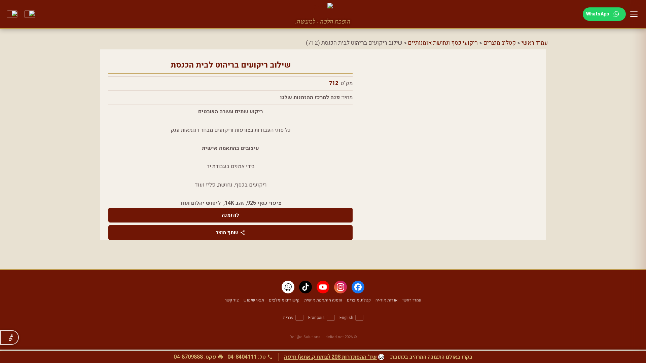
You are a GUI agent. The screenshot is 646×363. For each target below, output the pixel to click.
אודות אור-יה (386, 300)
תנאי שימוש (254, 300)
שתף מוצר (227, 232)
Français (316, 318)
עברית (288, 318)
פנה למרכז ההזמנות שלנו (310, 97)
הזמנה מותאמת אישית (323, 300)
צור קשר (232, 300)
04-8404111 (242, 357)
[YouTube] (323, 287)
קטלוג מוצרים (499, 43)
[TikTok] (305, 287)
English (346, 318)
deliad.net (334, 337)
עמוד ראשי (535, 43)
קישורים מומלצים (284, 300)
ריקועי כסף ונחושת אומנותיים (443, 43)
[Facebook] (358, 287)
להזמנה (231, 215)
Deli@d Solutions (304, 337)
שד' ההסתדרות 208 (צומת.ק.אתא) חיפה (330, 357)
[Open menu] (633, 14)
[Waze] (288, 287)
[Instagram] (340, 287)
